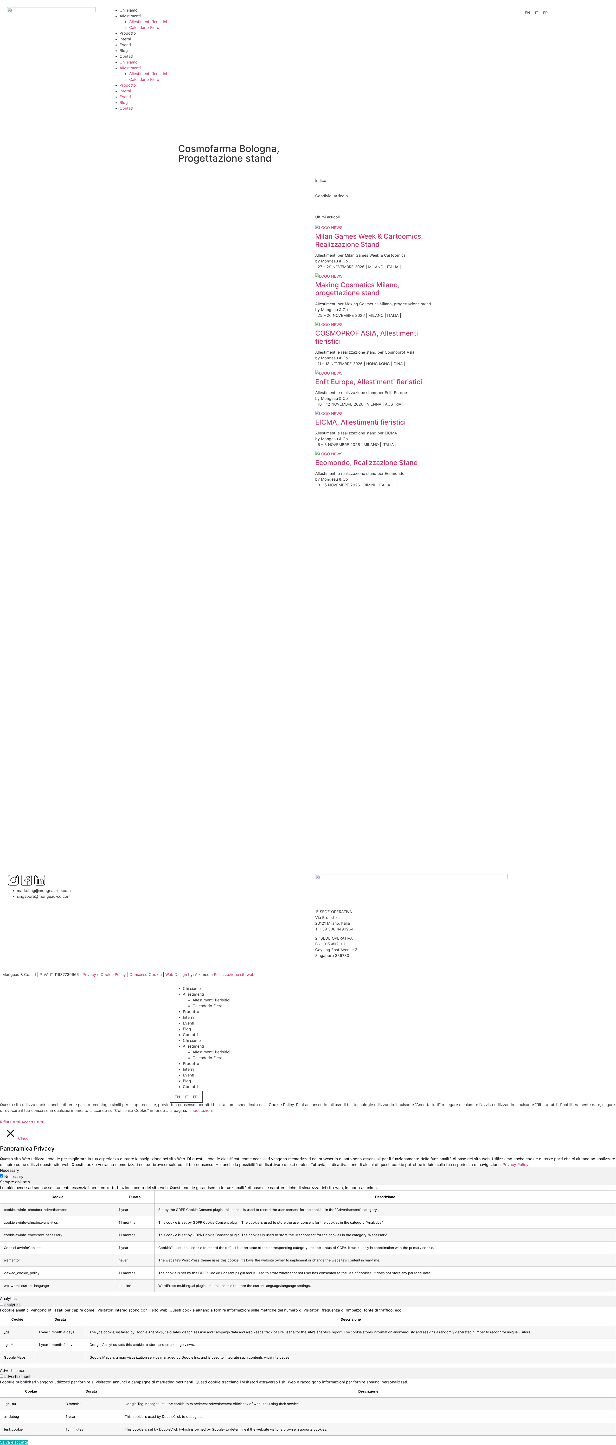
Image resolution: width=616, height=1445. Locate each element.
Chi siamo (129, 10)
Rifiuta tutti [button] (10, 1122)
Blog (124, 50)
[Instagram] (13, 880)
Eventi (125, 44)
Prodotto (128, 33)
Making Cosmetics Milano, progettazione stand (357, 289)
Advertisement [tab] (13, 1370)
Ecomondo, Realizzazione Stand (366, 462)
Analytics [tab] (8, 1298)
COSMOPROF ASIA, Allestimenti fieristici (366, 337)
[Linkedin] (40, 880)
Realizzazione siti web (234, 974)
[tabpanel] (308, 1238)
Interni (125, 39)
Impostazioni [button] (201, 1110)
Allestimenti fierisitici (148, 21)
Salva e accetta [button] (14, 1442)
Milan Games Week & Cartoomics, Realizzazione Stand (369, 240)
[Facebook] (26, 880)
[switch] (1, 1304)
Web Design (176, 974)
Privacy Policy (515, 1164)
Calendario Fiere (144, 27)
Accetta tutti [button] (32, 1122)
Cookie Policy (281, 1104)
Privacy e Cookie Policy (104, 974)
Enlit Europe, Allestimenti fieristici (368, 382)
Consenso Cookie (145, 974)
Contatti (127, 56)
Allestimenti (130, 15)
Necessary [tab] (9, 1170)
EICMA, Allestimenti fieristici (360, 422)
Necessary (13, 1176)
